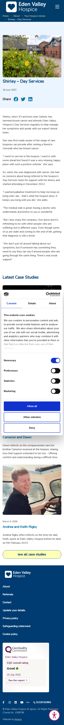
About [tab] (52, 303)
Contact (7, 602)
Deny (32, 427)
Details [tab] (32, 303)
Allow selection (32, 417)
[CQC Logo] (16, 652)
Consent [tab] (11, 303)
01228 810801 (43, 702)
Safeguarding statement (17, 626)
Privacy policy (10, 618)
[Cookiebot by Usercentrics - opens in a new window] (46, 294)
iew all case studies (32, 554)
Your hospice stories (34, 16)
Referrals (8, 594)
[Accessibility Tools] (54, 715)
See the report (16, 680)
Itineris (18, 719)
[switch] (55, 370)
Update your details (14, 610)
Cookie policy (10, 634)
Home (6, 16)
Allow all (32, 406)
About (16, 16)
